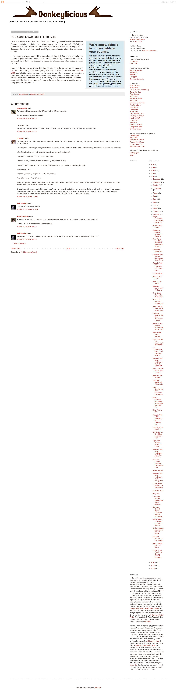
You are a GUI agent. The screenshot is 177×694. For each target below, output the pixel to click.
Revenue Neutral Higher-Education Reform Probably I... (158, 511)
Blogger (98, 688)
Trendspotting (157, 273)
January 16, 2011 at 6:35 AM (27, 131)
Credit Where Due (157, 411)
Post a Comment (20, 244)
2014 (153, 167)
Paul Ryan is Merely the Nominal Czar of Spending (157, 554)
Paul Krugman (135, 94)
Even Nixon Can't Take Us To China (158, 295)
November (157, 182)
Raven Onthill (22, 108)
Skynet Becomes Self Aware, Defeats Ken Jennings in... (158, 402)
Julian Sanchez (135, 92)
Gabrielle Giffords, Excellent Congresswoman (158, 463)
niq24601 (147, 621)
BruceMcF (20, 138)
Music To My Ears (157, 277)
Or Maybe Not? (158, 490)
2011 (153, 176)
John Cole (133, 101)
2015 (153, 164)
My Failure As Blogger (157, 376)
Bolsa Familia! (158, 470)
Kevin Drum (134, 107)
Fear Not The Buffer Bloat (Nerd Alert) (158, 486)
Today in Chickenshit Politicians (158, 288)
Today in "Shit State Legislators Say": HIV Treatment (157, 362)
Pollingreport (134, 153)
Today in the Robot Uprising (157, 334)
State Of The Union (157, 282)
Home (68, 248)
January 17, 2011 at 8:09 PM (27, 239)
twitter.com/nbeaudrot (137, 39)
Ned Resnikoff (135, 118)
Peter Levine (134, 120)
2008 (153, 568)
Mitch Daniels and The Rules (157, 545)
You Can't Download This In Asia (158, 382)
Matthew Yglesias (136, 70)
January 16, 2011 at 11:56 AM (27, 196)
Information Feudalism (157, 250)
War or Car (133, 665)
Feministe (133, 122)
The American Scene (137, 146)
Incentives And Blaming (158, 428)
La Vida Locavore (136, 124)
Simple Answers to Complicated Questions (158, 219)
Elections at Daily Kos (137, 103)
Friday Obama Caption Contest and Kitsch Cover (158, 257)
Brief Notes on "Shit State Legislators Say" (158, 435)
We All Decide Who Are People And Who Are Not (158, 326)
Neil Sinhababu (22, 203)
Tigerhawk (133, 138)
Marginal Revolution (137, 140)
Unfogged (133, 77)
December (157, 179)
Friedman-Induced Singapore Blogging (157, 233)
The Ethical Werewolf (149, 50)
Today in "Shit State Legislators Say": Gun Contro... (157, 453)
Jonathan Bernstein (137, 79)
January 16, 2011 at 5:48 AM (27, 118)
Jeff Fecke (133, 96)
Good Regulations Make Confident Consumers (158, 391)
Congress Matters (136, 127)
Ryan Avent (134, 112)
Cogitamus (134, 61)
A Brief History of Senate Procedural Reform (157, 522)
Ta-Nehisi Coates (136, 98)
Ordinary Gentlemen (137, 116)
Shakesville (134, 88)
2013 (153, 170)
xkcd (131, 155)
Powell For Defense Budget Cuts (158, 302)
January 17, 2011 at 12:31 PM (27, 209)
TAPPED (133, 74)
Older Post (120, 248)
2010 (153, 562)
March (155, 208)
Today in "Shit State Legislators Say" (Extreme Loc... (157, 419)
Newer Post (16, 248)
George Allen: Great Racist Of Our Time (158, 308)
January (156, 214)
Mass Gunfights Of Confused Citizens (158, 370)
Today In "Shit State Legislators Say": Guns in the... (157, 267)
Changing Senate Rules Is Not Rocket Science (158, 500)
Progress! (156, 494)
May (154, 202)
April (155, 205)
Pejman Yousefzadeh (137, 142)
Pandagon (133, 72)
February (156, 211)
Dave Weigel (134, 135)
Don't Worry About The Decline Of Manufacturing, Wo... (158, 242)
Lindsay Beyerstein (136, 114)
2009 (153, 565)
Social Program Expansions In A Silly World (158, 531)
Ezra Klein (133, 64)
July (154, 196)
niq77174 (138, 42)
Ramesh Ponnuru (136, 144)
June (155, 199)
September (157, 188)
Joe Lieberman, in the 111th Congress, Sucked (158, 351)
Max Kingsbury (22, 216)
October (156, 185)
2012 (153, 173)
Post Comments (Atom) (29, 252)
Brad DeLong (134, 85)
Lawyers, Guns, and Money (139, 90)
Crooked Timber (135, 129)
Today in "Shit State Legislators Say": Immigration (158, 477)
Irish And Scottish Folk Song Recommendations (158, 317)
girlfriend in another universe (145, 645)
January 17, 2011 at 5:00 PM (27, 226)
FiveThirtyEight (135, 105)
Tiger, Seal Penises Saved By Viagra (157, 443)
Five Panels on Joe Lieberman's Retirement (158, 342)
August (155, 193)
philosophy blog (153, 641)
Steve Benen (134, 109)
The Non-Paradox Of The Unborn (158, 538)
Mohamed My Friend (157, 226)
